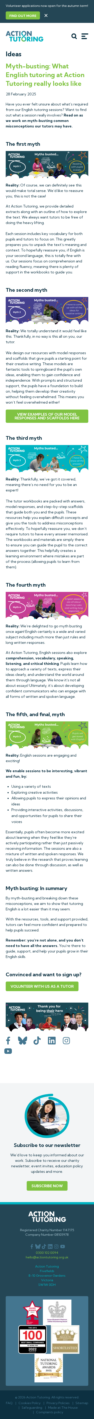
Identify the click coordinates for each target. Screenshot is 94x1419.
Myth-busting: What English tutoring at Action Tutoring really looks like (45, 74)
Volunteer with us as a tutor (42, 986)
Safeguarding (32, 1408)
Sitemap (82, 1403)
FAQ (9, 1403)
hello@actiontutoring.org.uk (47, 1257)
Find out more (22, 16)
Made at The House (63, 1408)
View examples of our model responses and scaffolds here (47, 416)
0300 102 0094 (47, 1253)
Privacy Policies (58, 1403)
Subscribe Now (47, 1186)
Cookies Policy (29, 1403)
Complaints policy (49, 1412)
